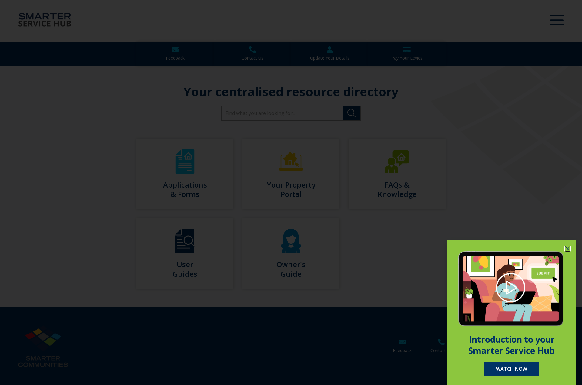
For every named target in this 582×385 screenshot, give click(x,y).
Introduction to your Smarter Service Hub (511, 345)
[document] (291, 192)
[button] (567, 248)
